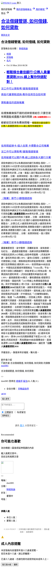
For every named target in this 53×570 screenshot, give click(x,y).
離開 (15, 565)
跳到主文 (5, 35)
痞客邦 (19, 381)
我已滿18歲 (6, 565)
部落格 (10, 57)
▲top (3, 393)
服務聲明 (29, 532)
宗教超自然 (23, 389)
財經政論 (23, 48)
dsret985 (4, 366)
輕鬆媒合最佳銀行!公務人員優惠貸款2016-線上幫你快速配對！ (28, 76)
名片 (9, 60)
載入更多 (5, 399)
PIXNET (13, 529)
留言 (25, 381)
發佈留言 (5, 416)
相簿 (9, 54)
